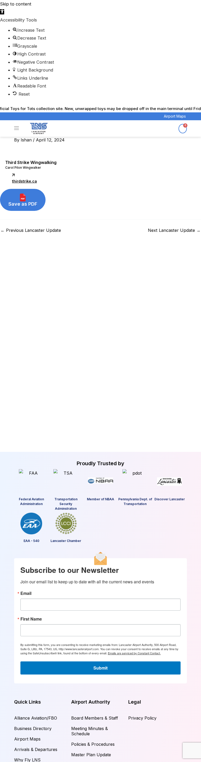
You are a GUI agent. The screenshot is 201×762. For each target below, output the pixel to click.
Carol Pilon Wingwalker (23, 167)
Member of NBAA (100, 499)
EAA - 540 (31, 541)
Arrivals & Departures (35, 749)
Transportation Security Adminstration (65, 504)
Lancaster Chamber (66, 541)
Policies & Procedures (93, 744)
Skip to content (15, 4)
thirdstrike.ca (24, 181)
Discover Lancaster (169, 499)
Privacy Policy (142, 718)
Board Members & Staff (94, 718)
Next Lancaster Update (174, 230)
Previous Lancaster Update (31, 230)
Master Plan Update (91, 754)
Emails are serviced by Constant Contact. (134, 653)
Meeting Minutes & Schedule (89, 731)
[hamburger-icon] (20, 128)
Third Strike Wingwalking (31, 162)
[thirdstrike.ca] (13, 175)
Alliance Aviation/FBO (35, 718)
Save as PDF (22, 204)
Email (25, 593)
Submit (100, 668)
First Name (31, 619)
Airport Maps (175, 116)
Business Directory (33, 728)
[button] (2, 11)
